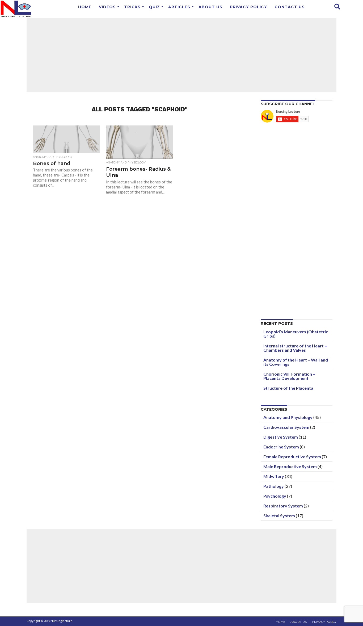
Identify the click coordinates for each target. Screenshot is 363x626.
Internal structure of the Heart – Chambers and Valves (295, 347)
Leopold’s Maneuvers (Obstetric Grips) (295, 333)
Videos (107, 7)
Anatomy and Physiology (288, 417)
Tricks (132, 7)
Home (84, 7)
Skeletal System (279, 515)
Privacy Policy (248, 7)
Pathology (273, 486)
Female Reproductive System (292, 456)
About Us (210, 7)
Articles (179, 7)
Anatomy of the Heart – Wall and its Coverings (295, 362)
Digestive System (280, 436)
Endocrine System (281, 446)
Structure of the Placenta (288, 387)
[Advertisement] (181, 54)
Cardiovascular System (286, 427)
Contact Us (290, 7)
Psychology (274, 495)
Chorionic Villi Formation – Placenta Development (289, 376)
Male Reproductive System (290, 466)
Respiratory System (283, 505)
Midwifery (273, 476)
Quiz (154, 7)
